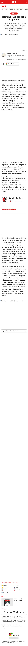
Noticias (11, 202)
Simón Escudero (12, 54)
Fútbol (3, 6)
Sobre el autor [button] (10, 58)
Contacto (3, 625)
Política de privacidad (17, 625)
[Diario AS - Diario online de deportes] (14, 2)
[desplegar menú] (2, 2)
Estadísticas (18, 202)
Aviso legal (9, 625)
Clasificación (20, 9)
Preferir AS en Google (13, 64)
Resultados (12, 9)
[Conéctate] (26, 2)
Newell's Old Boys (14, 331)
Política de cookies (5, 626)
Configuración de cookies (16, 626)
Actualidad (4, 9)
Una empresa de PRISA (14, 634)
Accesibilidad (4, 628)
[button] (2, 64)
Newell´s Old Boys (15, 198)
